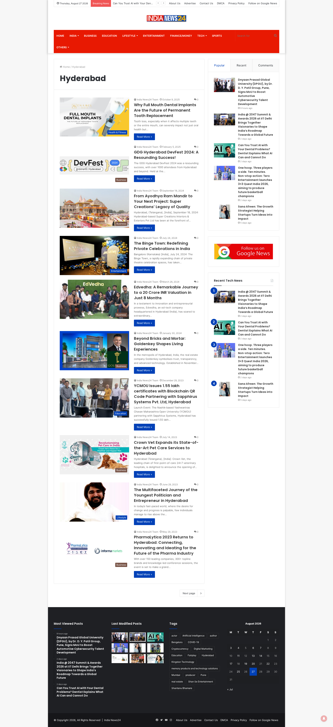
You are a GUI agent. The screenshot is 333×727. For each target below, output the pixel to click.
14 (260, 655)
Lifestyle (128, 35)
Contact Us (206, 3)
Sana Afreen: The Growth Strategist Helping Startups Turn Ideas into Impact (255, 390)
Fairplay (192, 655)
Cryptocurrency (180, 648)
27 (253, 671)
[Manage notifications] (324, 718)
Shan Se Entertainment (200, 681)
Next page (189, 593)
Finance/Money (181, 35)
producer (190, 675)
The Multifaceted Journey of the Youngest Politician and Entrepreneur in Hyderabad (166, 495)
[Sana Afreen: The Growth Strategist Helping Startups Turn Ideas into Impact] (224, 212)
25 (238, 671)
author (213, 635)
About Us (174, 3)
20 (253, 663)
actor (174, 635)
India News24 (112, 720)
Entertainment (154, 35)
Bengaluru (177, 642)
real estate (177, 681)
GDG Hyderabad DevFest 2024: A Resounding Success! (166, 154)
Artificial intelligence (193, 635)
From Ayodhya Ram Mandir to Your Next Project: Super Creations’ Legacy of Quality (163, 201)
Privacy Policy (236, 3)
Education (109, 35)
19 (245, 663)
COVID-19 (193, 642)
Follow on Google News (262, 3)
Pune (203, 675)
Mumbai (176, 675)
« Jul (230, 689)
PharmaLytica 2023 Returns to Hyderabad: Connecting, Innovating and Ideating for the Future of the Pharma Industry (165, 545)
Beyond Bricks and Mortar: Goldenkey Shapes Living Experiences (160, 344)
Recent (241, 65)
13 (253, 655)
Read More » (144, 136)
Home (60, 35)
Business (90, 35)
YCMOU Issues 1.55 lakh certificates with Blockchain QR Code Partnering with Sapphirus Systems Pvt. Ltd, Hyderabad (165, 394)
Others (61, 47)
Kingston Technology (183, 661)
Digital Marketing (203, 648)
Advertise (190, 3)
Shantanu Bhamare (182, 688)
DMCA (221, 3)
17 (231, 663)
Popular (219, 65)
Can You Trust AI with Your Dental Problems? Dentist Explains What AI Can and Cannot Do (255, 328)
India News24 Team (147, 99)
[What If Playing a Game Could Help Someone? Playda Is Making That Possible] (120, 658)
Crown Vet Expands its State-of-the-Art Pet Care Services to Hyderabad (166, 448)
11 (238, 655)
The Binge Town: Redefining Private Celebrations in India (162, 246)
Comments (265, 65)
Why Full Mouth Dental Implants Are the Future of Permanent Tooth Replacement (165, 110)
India (73, 35)
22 (268, 663)
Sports (217, 35)
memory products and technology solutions (195, 668)
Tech (200, 35)
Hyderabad (208, 655)
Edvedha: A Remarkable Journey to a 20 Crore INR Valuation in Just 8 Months (166, 292)
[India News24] (166, 18)
